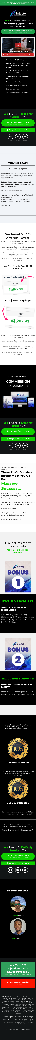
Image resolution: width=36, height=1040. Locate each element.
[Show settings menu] (32, 54)
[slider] (18, 54)
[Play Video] (3, 54)
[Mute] (29, 54)
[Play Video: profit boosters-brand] (18, 45)
